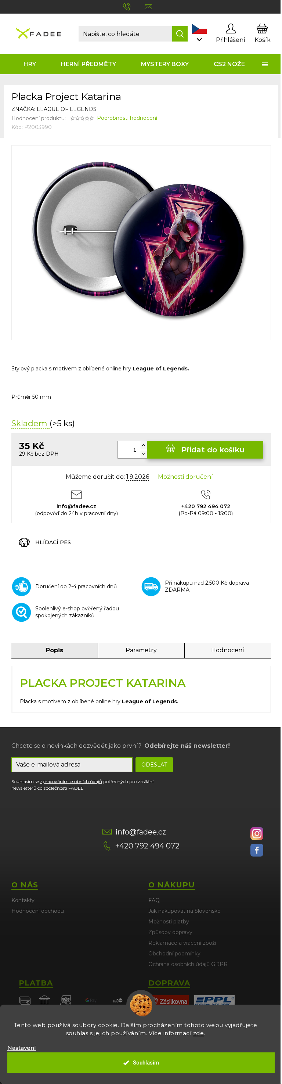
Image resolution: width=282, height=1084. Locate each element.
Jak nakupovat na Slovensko (184, 911)
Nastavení (21, 1048)
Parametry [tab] (141, 650)
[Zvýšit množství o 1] (143, 445)
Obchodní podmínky (174, 953)
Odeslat (154, 764)
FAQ (154, 900)
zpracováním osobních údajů (71, 781)
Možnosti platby (168, 921)
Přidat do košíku (213, 449)
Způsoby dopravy (170, 932)
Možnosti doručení (185, 476)
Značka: (54, 109)
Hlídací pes (53, 542)
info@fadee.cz (140, 832)
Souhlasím (146, 1062)
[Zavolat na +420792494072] (134, 6)
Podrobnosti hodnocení (127, 118)
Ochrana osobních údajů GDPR (188, 964)
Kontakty (23, 900)
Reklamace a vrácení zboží (182, 943)
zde (198, 1033)
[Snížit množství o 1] (143, 454)
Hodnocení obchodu (37, 911)
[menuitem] (30, 64)
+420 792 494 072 (147, 845)
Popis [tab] (54, 650)
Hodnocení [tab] (227, 650)
